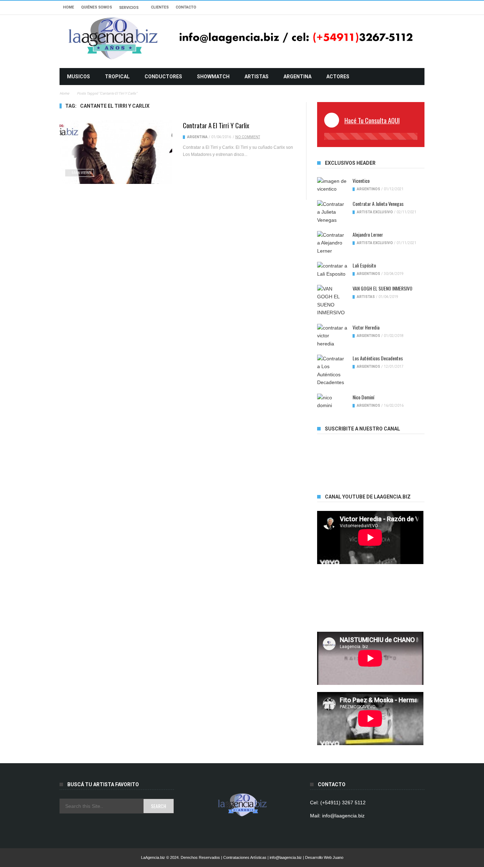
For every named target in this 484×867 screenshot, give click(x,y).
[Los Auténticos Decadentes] (332, 371)
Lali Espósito (364, 265)
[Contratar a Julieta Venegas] (332, 212)
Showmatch (213, 76)
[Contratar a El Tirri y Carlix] (116, 152)
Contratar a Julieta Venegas (378, 203)
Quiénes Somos (96, 7)
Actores (337, 76)
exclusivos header (350, 163)
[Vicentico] (332, 185)
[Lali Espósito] (332, 270)
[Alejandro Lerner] (332, 243)
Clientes (160, 7)
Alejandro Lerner (368, 234)
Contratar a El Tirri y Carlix (216, 125)
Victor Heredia (366, 327)
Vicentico (361, 180)
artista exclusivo (375, 212)
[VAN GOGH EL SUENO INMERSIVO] (332, 301)
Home (68, 7)
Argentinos (368, 189)
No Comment (247, 137)
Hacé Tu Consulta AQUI (372, 120)
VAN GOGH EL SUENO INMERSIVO (382, 288)
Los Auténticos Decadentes (378, 358)
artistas (256, 76)
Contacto (186, 7)
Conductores (163, 76)
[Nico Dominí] (332, 402)
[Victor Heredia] (332, 336)
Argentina (297, 76)
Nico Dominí (363, 397)
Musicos (78, 76)
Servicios (129, 7)
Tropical (117, 76)
